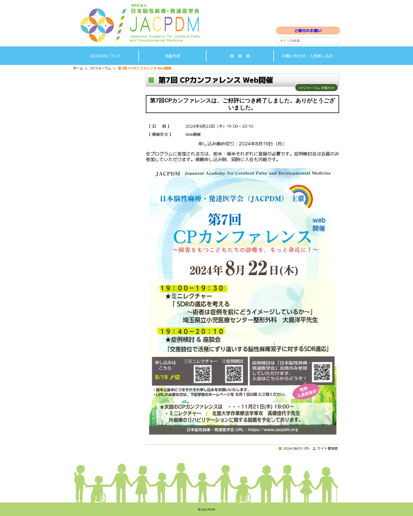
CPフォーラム (309, 87)
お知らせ (327, 87)
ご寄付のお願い (308, 30)
